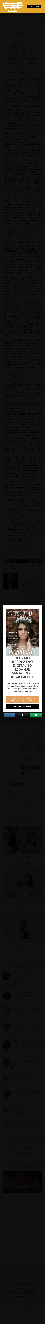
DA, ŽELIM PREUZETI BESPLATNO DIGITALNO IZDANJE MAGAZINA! (22, 699)
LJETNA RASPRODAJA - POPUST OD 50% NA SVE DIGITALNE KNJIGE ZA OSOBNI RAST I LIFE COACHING (13, 6)
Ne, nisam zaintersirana (23, 706)
